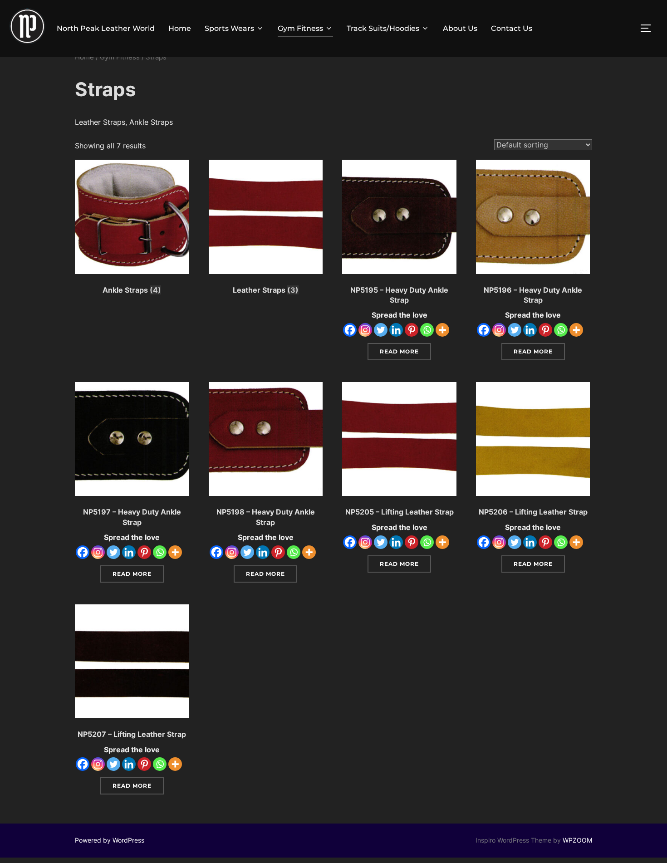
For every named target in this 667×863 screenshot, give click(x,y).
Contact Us (511, 28)
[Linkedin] (396, 330)
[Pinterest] (411, 330)
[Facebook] (350, 330)
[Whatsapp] (427, 330)
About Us (460, 28)
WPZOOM (577, 840)
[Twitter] (380, 330)
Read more (399, 351)
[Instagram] (365, 330)
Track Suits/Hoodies (383, 28)
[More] (442, 330)
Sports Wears (229, 28)
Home (179, 28)
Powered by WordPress (109, 840)
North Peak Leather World (106, 28)
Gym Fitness (300, 28)
